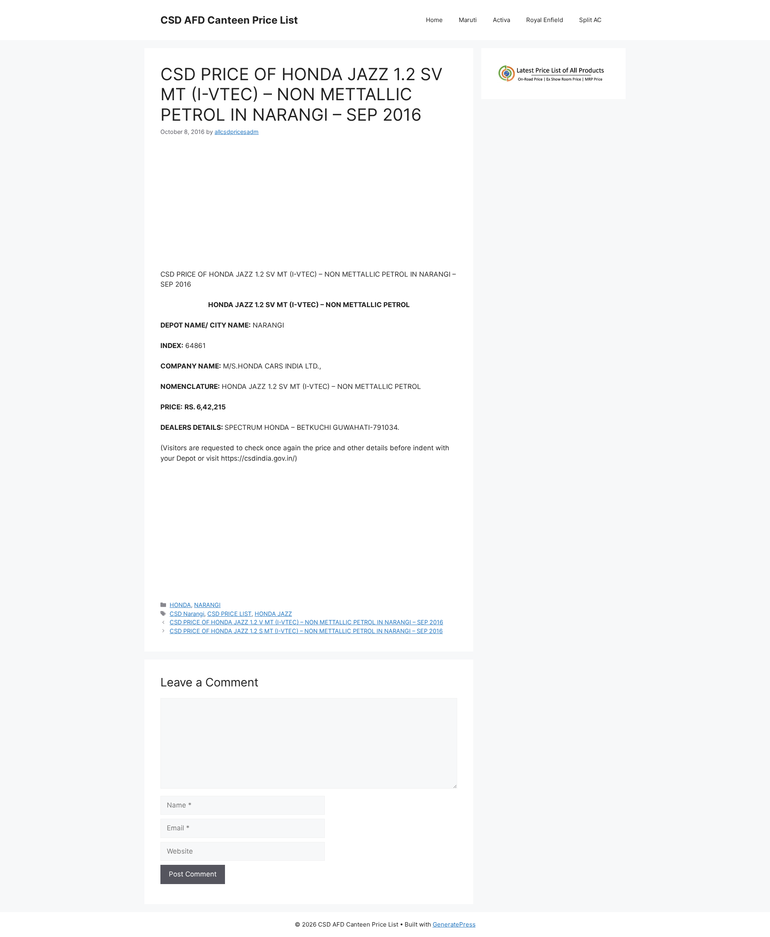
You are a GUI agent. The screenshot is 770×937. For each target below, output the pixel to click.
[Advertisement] (308, 206)
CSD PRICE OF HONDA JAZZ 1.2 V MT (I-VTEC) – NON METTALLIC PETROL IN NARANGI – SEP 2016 (306, 622)
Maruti (468, 20)
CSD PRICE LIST (229, 613)
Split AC (590, 20)
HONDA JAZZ (273, 613)
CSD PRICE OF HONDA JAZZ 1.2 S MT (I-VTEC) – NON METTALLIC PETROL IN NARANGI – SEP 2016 (306, 630)
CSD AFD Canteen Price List (229, 20)
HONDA (180, 604)
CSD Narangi (187, 613)
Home (434, 20)
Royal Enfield (544, 20)
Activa (501, 20)
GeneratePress (454, 924)
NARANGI (207, 604)
